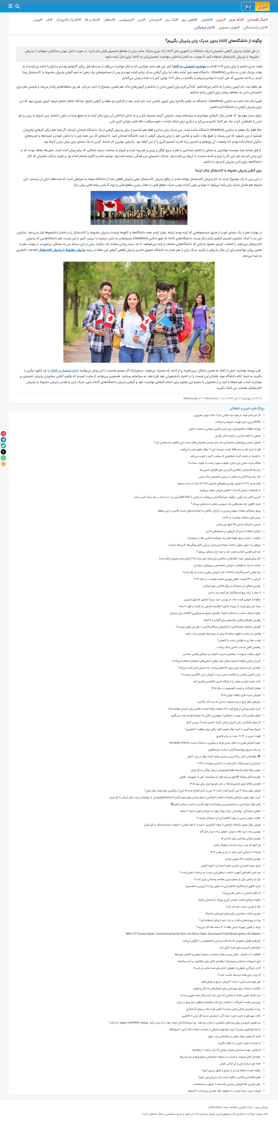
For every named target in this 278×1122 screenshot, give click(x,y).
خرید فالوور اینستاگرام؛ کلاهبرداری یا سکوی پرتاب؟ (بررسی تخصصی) (223, 886)
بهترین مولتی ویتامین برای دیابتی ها (241, 838)
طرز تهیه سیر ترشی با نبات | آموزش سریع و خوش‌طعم (231, 982)
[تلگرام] (3, 440)
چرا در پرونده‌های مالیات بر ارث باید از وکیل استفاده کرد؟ (230, 920)
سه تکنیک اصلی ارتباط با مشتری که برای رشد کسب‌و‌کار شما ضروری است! (220, 995)
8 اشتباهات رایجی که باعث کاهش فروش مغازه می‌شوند (230, 490)
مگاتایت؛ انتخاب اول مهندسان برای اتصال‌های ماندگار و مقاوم (227, 988)
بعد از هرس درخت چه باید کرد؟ (243, 907)
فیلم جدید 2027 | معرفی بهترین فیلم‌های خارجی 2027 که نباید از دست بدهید (219, 483)
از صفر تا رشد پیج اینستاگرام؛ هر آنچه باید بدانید (234, 593)
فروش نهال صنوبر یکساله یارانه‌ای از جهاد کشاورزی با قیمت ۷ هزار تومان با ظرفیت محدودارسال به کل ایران (202, 825)
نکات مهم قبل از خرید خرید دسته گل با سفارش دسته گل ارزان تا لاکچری (221, 1016)
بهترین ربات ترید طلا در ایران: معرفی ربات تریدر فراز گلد (230, 831)
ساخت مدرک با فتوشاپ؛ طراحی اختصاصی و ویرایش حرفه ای (227, 565)
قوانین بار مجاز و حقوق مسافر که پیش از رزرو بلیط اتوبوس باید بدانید (223, 634)
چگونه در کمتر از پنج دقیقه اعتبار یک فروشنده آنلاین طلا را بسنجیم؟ (224, 538)
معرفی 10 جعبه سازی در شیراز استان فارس (238, 436)
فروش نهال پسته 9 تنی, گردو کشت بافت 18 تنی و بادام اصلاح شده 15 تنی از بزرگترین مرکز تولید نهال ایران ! (202, 791)
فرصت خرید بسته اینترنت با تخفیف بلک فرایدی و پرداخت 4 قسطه (224, 1091)
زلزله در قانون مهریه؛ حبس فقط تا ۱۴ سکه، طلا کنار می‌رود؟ (228, 927)
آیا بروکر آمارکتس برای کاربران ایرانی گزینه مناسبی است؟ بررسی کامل (223, 722)
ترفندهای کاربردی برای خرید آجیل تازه (240, 947)
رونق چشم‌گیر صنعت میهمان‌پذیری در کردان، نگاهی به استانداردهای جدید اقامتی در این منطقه (209, 511)
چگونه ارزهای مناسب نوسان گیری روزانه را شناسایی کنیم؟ (229, 900)
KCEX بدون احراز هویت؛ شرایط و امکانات (238, 422)
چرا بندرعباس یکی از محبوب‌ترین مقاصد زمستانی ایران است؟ (227, 879)
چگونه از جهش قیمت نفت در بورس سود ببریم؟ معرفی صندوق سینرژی (222, 599)
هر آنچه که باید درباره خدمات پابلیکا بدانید (237, 845)
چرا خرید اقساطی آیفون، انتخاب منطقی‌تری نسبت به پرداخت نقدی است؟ (220, 872)
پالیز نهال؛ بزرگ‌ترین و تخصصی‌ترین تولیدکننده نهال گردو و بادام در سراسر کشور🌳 (216, 804)
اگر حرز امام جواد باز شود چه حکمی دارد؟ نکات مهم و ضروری (227, 415)
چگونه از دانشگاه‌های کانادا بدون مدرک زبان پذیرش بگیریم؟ (213, 41)
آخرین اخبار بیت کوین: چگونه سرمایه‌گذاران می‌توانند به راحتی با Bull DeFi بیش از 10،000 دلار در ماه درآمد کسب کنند (197, 497)
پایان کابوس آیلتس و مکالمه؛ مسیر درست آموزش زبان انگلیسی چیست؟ (221, 674)
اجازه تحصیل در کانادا (64, 370)
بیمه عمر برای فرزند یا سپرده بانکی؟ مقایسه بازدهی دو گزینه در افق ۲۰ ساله (220, 606)
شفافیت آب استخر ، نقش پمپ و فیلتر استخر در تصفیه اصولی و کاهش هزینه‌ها (218, 954)
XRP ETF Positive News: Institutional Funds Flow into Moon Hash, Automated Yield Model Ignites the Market (193, 934)
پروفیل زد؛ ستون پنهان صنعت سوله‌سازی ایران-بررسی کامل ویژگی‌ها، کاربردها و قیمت (214, 545)
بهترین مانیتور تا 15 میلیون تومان (243, 859)
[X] (3, 452)
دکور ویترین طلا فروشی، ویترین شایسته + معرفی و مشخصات (227, 1084)
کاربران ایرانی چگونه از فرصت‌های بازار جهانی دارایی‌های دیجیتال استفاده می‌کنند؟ (216, 661)
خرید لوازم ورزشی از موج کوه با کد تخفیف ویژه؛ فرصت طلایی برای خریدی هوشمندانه (214, 709)
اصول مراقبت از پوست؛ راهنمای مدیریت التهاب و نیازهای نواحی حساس (222, 654)
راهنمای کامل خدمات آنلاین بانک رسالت (239, 647)
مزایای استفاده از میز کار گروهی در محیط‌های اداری (233, 531)
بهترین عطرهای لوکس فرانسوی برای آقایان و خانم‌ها (232, 620)
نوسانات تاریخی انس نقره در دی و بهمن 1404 (235, 852)
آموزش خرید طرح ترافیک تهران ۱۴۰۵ (241, 695)
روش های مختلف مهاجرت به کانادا (242, 517)
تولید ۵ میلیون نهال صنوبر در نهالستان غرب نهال (234, 1036)
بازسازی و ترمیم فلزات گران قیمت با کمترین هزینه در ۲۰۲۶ (229, 763)
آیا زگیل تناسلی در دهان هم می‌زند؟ (241, 893)
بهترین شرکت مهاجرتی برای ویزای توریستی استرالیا (233, 913)
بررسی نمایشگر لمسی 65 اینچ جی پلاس (238, 524)
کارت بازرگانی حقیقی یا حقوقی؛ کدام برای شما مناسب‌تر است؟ (227, 968)
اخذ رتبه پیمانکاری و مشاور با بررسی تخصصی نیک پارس (229, 477)
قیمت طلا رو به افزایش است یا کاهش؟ (239, 640)
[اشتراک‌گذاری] (3, 434)
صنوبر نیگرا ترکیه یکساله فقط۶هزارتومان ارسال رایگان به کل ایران (225, 770)
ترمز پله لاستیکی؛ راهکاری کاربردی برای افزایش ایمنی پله (230, 470)
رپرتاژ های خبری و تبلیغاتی (247, 408)
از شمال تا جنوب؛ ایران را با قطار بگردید (239, 1043)
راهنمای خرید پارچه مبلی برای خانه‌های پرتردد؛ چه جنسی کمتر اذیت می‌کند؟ (219, 668)
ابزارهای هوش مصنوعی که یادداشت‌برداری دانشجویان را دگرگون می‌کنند (222, 941)
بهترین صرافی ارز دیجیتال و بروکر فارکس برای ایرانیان (232, 586)
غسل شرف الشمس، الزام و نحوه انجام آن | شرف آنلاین (231, 866)
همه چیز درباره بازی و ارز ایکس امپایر (240, 1064)
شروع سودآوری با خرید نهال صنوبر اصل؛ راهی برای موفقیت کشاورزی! (223, 729)
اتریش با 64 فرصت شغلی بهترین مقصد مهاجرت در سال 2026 (227, 579)
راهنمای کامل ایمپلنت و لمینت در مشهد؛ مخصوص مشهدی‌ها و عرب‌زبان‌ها (220, 1057)
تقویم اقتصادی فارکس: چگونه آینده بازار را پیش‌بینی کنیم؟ (229, 1077)
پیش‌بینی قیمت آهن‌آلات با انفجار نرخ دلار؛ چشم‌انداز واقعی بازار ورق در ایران (219, 1002)
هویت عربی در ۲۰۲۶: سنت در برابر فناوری (238, 736)
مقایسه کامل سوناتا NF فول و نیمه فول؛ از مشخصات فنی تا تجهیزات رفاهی (220, 777)
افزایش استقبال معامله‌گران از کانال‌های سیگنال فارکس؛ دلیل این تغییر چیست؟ (218, 627)
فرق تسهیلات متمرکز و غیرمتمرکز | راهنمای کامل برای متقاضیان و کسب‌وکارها (219, 961)
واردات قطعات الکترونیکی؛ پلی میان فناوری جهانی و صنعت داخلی (225, 429)
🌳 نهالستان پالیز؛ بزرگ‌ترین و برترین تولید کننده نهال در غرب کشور (224, 756)
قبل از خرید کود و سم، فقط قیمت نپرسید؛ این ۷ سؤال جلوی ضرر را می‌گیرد (220, 449)
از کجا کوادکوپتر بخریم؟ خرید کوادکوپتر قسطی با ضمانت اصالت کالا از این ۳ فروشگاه (215, 1029)
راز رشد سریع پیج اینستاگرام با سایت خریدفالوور (234, 750)
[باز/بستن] (3, 464)
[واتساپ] (3, 458)
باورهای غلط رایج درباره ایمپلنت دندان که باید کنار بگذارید (229, 702)
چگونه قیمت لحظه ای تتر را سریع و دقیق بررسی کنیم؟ (231, 1070)
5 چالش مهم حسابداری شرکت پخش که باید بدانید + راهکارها (226, 1050)
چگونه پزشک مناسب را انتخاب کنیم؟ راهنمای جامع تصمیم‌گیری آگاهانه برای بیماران (215, 613)
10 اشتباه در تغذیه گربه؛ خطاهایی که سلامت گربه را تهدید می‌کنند (225, 456)
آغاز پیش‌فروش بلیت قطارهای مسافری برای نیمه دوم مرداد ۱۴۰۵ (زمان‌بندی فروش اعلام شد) (210, 558)
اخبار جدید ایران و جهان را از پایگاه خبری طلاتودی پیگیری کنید (227, 681)
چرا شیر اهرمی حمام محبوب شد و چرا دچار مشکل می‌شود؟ (228, 552)
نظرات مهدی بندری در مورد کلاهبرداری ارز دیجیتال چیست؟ (228, 818)
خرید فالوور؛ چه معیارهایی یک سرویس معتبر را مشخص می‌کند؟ (226, 504)
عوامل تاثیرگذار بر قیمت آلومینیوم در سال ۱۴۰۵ (236, 688)
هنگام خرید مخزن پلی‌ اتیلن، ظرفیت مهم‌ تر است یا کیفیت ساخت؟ (224, 463)
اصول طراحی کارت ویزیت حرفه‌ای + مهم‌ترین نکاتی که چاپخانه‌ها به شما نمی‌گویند (216, 715)
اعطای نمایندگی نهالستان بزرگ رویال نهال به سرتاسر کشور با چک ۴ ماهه (220, 811)
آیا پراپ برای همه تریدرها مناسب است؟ (239, 975)
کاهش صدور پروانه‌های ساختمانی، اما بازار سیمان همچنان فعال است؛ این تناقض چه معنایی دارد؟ (207, 442)
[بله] (3, 446)
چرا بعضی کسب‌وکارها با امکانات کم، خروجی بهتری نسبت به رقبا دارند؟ (221, 572)
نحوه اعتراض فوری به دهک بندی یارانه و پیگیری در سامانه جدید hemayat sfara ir (215, 743)
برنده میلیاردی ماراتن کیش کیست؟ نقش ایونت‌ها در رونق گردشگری (223, 1009)
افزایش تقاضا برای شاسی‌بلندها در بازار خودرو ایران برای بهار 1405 (225, 784)
